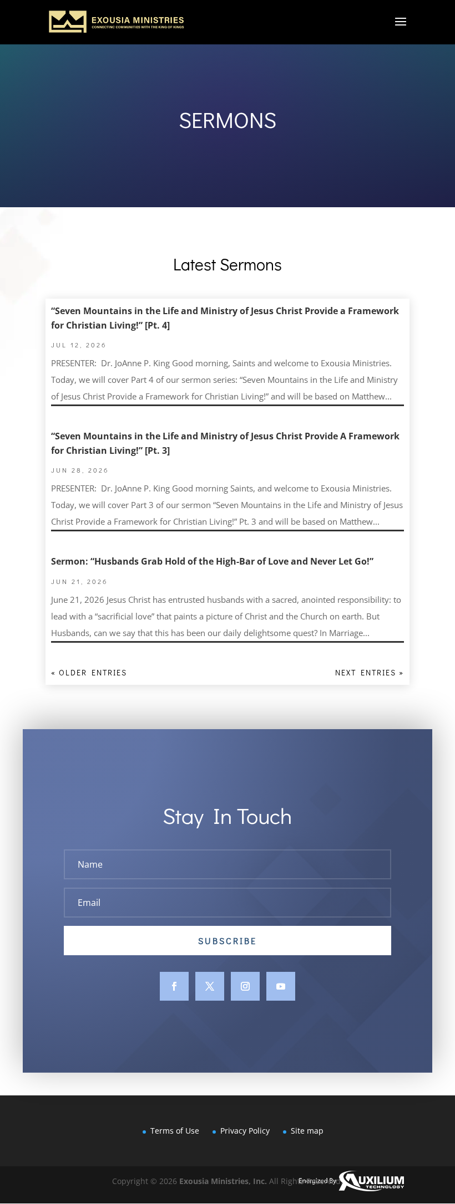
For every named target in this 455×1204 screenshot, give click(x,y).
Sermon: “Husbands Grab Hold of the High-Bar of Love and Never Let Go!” (212, 561)
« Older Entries (89, 672)
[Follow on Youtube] (280, 986)
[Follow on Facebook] (174, 986)
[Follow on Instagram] (245, 986)
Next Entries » (369, 672)
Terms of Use (174, 1130)
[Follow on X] (209, 986)
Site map (307, 1130)
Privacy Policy (245, 1130)
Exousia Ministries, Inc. (223, 1181)
